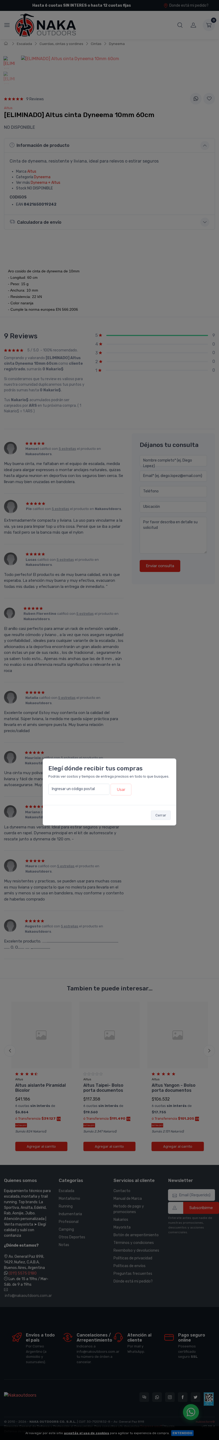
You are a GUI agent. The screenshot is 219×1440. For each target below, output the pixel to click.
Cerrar (160, 815)
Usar (121, 789)
